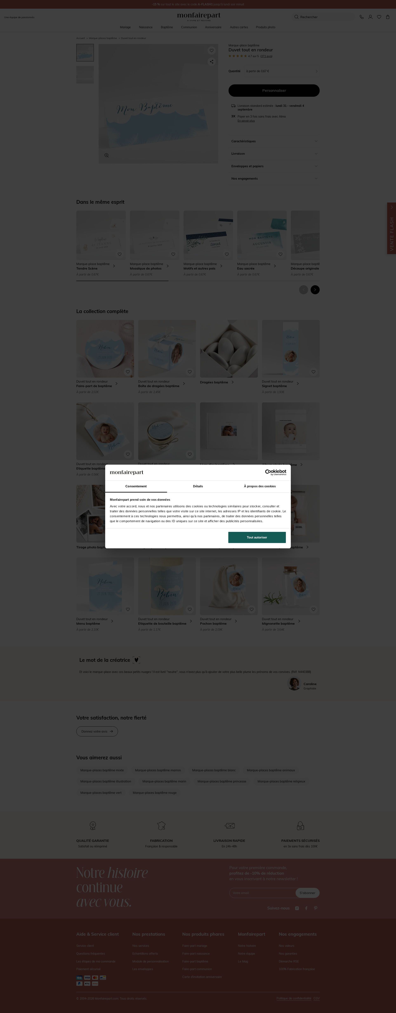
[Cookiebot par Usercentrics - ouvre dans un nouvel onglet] (268, 472)
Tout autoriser (257, 537)
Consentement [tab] (136, 486)
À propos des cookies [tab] (260, 486)
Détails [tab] (198, 486)
